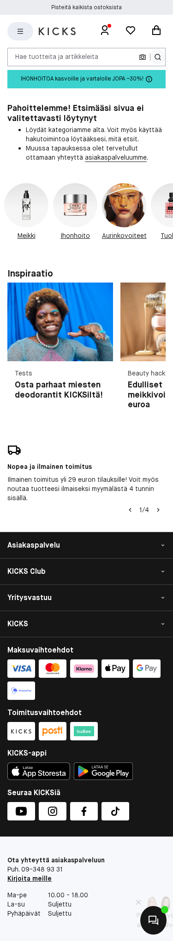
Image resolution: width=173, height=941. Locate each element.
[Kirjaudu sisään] (104, 31)
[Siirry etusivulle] (57, 31)
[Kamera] (142, 57)
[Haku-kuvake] (157, 57)
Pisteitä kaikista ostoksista (86, 7)
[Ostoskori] (156, 31)
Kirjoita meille (29, 878)
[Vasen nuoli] (130, 509)
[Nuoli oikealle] (158, 509)
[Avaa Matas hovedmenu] (20, 31)
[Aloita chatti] (153, 920)
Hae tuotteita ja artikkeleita (56, 56)
